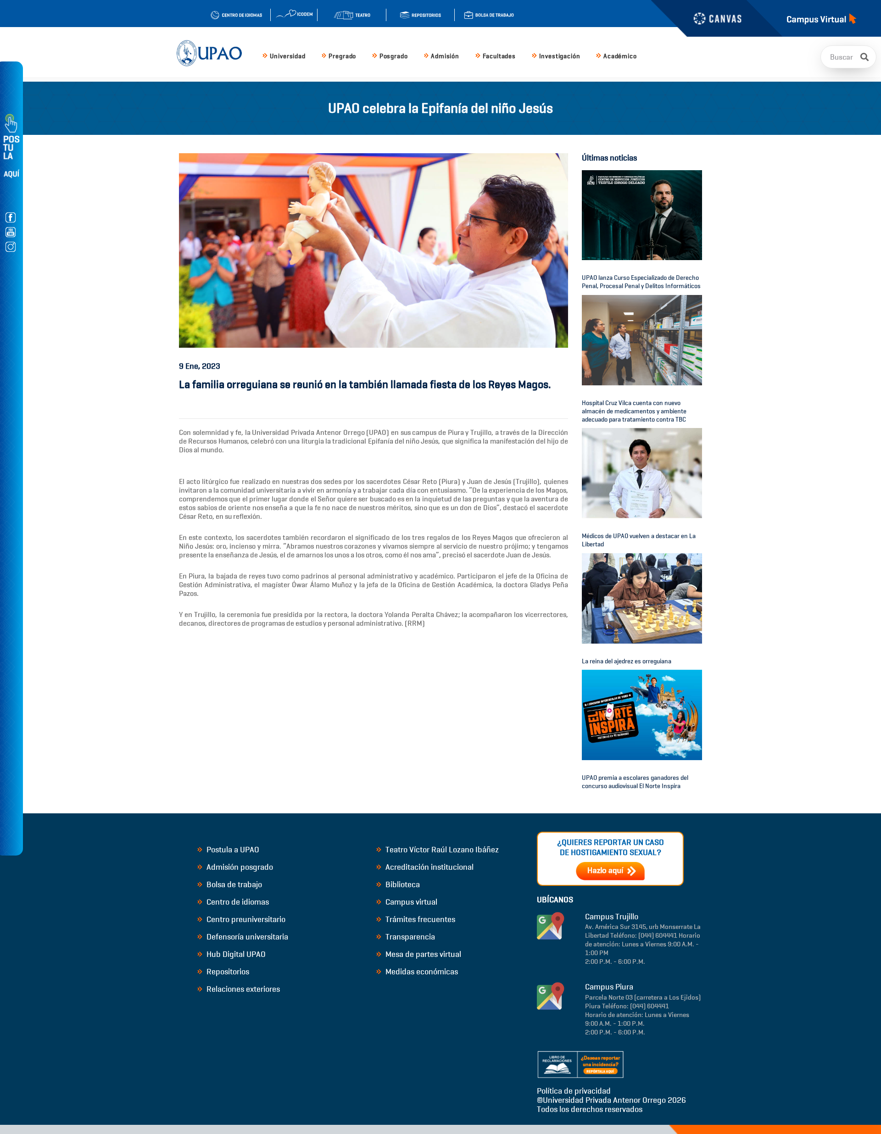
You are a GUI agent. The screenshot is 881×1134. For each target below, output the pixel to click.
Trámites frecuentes (419, 919)
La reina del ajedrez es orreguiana (626, 661)
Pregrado (342, 56)
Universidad (288, 56)
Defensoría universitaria (246, 937)
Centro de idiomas (237, 902)
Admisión (445, 56)
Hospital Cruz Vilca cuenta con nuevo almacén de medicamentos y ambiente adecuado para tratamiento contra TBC (634, 411)
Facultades (499, 56)
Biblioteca (402, 884)
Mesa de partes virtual (422, 954)
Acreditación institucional (429, 867)
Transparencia (409, 937)
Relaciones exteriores (242, 989)
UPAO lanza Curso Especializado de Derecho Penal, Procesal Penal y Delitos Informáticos (641, 282)
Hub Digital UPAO (235, 954)
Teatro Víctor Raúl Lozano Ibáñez (441, 849)
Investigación (559, 56)
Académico (620, 56)
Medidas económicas (421, 971)
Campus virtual (410, 902)
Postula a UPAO (232, 849)
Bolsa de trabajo (233, 884)
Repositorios (227, 971)
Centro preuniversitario (245, 919)
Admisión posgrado (239, 867)
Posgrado (393, 56)
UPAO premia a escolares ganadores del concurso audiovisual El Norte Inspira (635, 782)
